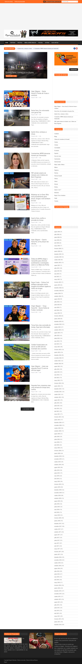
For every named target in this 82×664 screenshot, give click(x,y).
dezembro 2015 (57, 591)
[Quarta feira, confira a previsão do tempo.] (17, 225)
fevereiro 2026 (57, 248)
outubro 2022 (57, 360)
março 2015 (57, 616)
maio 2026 (56, 240)
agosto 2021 (57, 400)
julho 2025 (56, 268)
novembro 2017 (58, 526)
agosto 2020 (57, 433)
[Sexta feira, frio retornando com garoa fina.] (17, 118)
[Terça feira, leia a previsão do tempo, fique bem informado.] (17, 332)
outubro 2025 (57, 259)
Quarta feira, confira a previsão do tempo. (38, 219)
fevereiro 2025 (57, 282)
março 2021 (57, 414)
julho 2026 (56, 234)
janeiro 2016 (57, 588)
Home (6, 42)
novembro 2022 (58, 358)
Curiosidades (57, 147)
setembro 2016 (57, 565)
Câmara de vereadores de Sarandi (61, 139)
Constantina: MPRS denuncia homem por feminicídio (31, 48)
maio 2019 (56, 475)
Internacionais (57, 161)
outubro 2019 (57, 461)
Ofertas (10, 91)
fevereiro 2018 (57, 518)
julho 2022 (56, 369)
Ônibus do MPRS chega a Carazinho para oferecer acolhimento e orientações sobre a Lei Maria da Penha (40, 262)
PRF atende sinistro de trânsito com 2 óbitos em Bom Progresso (39, 175)
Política (20, 42)
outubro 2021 (57, 394)
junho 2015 (56, 607)
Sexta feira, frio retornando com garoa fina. (40, 111)
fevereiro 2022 (57, 383)
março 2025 (57, 279)
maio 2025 (56, 273)
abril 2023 (56, 344)
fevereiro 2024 (57, 315)
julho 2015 (56, 605)
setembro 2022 (57, 363)
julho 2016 (56, 571)
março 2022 (57, 380)
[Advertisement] (41, 17)
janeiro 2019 (57, 487)
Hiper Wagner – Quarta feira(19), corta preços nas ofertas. (40, 242)
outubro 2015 (57, 596)
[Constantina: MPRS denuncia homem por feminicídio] (17, 161)
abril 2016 (56, 579)
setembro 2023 (57, 330)
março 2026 (57, 245)
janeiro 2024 (57, 318)
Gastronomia (57, 159)
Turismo (56, 201)
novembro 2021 (58, 391)
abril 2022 (56, 377)
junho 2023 (56, 338)
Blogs (55, 136)
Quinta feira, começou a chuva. (20, 72)
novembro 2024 (58, 290)
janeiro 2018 (57, 520)
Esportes (56, 153)
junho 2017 (56, 540)
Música (56, 167)
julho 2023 (56, 335)
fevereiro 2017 (57, 551)
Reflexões (56, 192)
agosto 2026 (57, 231)
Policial (40, 42)
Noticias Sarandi (58, 175)
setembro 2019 (57, 464)
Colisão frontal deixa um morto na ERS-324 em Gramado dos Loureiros (39, 347)
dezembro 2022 (57, 355)
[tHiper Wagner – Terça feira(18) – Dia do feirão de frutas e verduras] (17, 313)
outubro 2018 (57, 495)
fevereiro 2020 (57, 450)
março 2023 (57, 346)
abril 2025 (56, 276)
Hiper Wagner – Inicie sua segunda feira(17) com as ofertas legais (39, 368)
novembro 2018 (58, 492)
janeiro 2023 (57, 352)
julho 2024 (56, 301)
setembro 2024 (57, 296)
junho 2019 (56, 473)
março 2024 (57, 313)
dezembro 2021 (57, 388)
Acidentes (6, 173)
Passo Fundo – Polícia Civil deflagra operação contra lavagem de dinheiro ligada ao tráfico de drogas (41, 285)
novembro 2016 (58, 560)
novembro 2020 (58, 425)
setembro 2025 (57, 262)
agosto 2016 (57, 568)
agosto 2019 (57, 467)
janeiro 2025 (57, 285)
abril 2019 (56, 478)
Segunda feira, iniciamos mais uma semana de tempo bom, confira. (41, 387)
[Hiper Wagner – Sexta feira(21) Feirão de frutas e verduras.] (17, 99)
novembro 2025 (58, 257)
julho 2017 (56, 537)
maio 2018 (56, 509)
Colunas (56, 145)
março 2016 (57, 582)
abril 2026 (56, 243)
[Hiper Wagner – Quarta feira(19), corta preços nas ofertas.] (17, 247)
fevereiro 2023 (57, 349)
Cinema (56, 142)
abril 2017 (56, 546)
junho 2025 (56, 271)
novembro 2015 (58, 593)
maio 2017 (56, 543)
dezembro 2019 (57, 456)
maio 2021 (56, 408)
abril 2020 (56, 445)
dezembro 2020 (57, 422)
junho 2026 (56, 237)
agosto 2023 (57, 332)
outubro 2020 (57, 428)
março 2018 (57, 515)
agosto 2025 (57, 265)
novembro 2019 (58, 459)
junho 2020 (56, 439)
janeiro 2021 (57, 419)
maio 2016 (56, 576)
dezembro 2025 (57, 254)
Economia (56, 150)
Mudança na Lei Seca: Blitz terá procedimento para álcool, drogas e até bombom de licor (40, 198)
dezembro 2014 (57, 624)
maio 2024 (56, 307)
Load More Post (27, 409)
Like (15, 76)
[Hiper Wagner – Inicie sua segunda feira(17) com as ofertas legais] (17, 373)
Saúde (55, 198)
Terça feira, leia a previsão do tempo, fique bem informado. (41, 326)
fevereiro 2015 (57, 619)
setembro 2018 (57, 498)
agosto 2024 (57, 299)
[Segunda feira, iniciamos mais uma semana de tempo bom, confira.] (17, 393)
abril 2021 (56, 411)
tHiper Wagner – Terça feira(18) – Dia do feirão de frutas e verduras (40, 308)
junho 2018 (56, 506)
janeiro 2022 (57, 386)
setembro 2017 (57, 532)
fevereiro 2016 (57, 585)
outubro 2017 (57, 529)
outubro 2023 (57, 327)
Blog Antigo (55, 42)
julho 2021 (56, 402)
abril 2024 (56, 310)
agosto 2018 (57, 501)
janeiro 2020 (57, 453)
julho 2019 (56, 470)
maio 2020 (56, 442)
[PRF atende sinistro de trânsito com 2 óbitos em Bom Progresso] (17, 180)
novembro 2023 (58, 324)
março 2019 (57, 481)
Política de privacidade (20, 1)
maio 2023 (56, 341)
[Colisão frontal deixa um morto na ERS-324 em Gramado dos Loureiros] (17, 352)
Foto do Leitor (57, 156)
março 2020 (57, 447)
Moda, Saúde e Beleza (30, 42)
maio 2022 (56, 374)
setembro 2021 (57, 397)
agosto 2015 (57, 602)
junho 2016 (56, 574)
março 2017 (57, 548)
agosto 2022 (57, 366)
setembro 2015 (57, 599)
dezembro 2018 (57, 489)
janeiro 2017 (57, 554)
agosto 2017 (57, 534)
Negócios (56, 170)
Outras (47, 42)
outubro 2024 (57, 293)
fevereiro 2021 (57, 417)
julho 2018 (56, 504)
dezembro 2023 (57, 321)
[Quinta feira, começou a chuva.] (17, 139)
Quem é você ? (57, 189)
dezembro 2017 (57, 523)
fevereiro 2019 (57, 484)
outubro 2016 (57, 562)
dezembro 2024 (57, 287)
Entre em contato (9, 1)
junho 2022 (56, 372)
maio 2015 (56, 610)
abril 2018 (56, 512)
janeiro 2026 (57, 251)
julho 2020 (56, 436)
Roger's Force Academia (59, 195)
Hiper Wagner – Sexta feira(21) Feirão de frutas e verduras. (40, 93)
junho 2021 (56, 405)
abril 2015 (56, 613)
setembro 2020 (57, 431)
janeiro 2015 (57, 621)
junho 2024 (56, 304)
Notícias (12, 42)
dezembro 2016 (57, 557)
